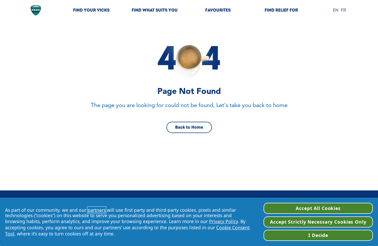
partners (97, 210)
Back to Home (189, 127)
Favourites (218, 10)
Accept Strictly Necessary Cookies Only (318, 222)
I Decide (318, 235)
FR (343, 10)
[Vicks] (36, 10)
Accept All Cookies (318, 208)
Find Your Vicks (91, 10)
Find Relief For (281, 10)
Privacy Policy (223, 221)
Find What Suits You (155, 10)
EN (335, 10)
